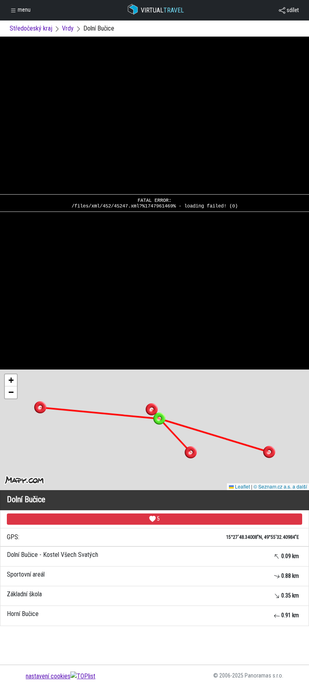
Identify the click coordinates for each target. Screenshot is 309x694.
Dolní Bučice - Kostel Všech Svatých (153, 555)
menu (23, 9)
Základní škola (153, 594)
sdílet (292, 10)
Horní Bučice (153, 614)
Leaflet (242, 486)
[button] (152, 409)
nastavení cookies (48, 676)
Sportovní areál (153, 575)
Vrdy (68, 28)
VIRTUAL (162, 10)
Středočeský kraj (31, 28)
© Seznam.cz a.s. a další (280, 486)
